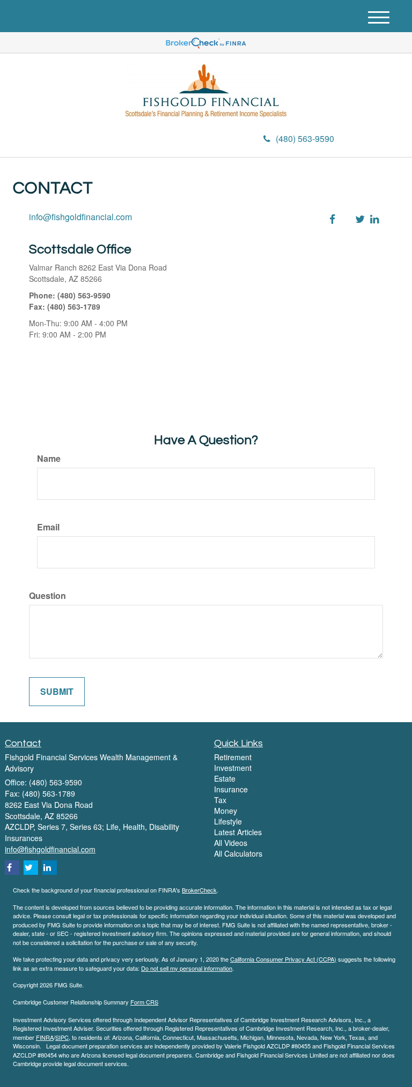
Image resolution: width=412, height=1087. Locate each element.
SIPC (62, 1037)
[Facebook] (126, 140)
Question (47, 596)
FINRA (45, 1037)
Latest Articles (238, 832)
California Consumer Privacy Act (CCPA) (283, 959)
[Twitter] (97, 140)
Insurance (231, 789)
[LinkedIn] (112, 140)
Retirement (233, 757)
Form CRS (144, 1002)
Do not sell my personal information (186, 968)
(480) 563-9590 (305, 138)
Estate (225, 778)
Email (48, 527)
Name (49, 458)
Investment (233, 767)
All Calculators (238, 853)
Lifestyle (228, 821)
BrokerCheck (199, 890)
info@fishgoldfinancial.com (80, 217)
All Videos (230, 842)
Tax (220, 799)
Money (225, 810)
